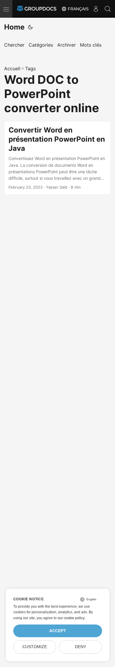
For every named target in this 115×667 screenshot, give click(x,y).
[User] (96, 9)
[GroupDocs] (37, 9)
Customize (34, 647)
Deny (80, 647)
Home (14, 27)
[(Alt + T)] (30, 27)
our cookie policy (71, 618)
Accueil (12, 68)
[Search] (107, 9)
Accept (57, 631)
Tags (30, 68)
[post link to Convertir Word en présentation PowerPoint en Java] (57, 157)
